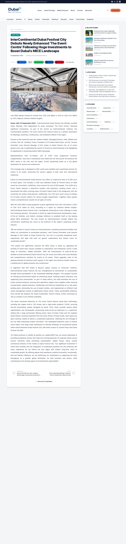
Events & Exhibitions (94, 115)
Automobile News (93, 108)
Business (19, 19)
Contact (80, 10)
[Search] (107, 10)
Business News (93, 111)
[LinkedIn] (120, 1)
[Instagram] (117, 1)
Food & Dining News (94, 122)
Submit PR (115, 10)
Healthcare (55, 19)
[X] (114, 1)
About (73, 10)
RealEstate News (106, 129)
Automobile (45, 19)
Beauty (30, 19)
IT (25, 19)
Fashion (37, 19)
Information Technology (95, 125)
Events (71, 19)
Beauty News (109, 108)
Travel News (18, 29)
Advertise (88, 10)
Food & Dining (80, 19)
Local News (10, 19)
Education (64, 19)
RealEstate (90, 19)
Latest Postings (49, 10)
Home (40, 10)
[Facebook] (112, 1)
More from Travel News (45, 381)
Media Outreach (62, 10)
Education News (108, 111)
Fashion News (92, 118)
